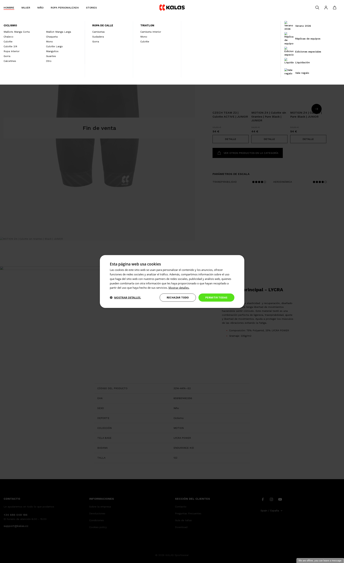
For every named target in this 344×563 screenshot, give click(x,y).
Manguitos (52, 51)
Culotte (8, 41)
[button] (125, 298)
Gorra (7, 56)
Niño (40, 7)
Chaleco (8, 36)
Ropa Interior (12, 51)
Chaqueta (52, 36)
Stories (91, 7)
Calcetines (10, 61)
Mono (49, 41)
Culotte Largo (54, 46)
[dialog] (172, 281)
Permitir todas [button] (216, 297)
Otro (48, 61)
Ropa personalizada (65, 7)
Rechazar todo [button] (178, 297)
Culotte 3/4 (10, 46)
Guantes (51, 56)
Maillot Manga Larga (58, 31)
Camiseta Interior (150, 31)
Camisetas (98, 31)
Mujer (25, 7)
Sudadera (98, 36)
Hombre (9, 7)
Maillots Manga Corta (17, 31)
